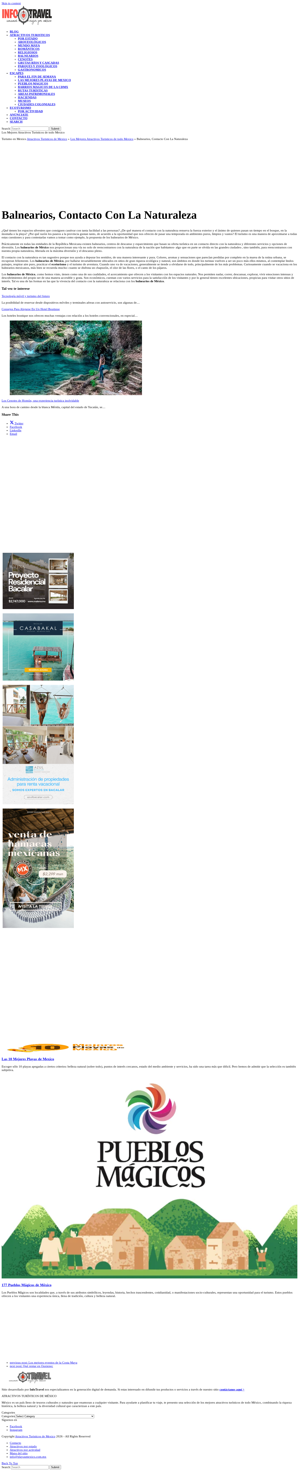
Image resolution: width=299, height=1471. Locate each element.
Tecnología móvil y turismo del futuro (26, 296)
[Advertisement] (124, 172)
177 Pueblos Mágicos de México (26, 1285)
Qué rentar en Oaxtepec (31, 1366)
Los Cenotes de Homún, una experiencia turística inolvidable (40, 400)
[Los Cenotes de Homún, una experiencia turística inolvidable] (76, 394)
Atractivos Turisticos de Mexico (47, 139)
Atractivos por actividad (25, 1449)
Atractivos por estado (23, 1446)
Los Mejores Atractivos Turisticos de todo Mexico (101, 139)
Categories (8, 1416)
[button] (16, 121)
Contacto (15, 1443)
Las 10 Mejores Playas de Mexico (28, 1059)
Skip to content (11, 3)
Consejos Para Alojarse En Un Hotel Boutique (31, 309)
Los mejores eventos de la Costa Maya (43, 1362)
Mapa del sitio (19, 1453)
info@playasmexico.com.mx (28, 1456)
